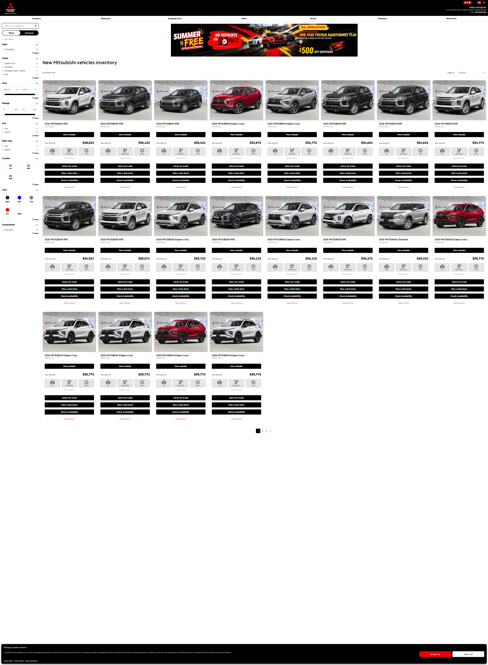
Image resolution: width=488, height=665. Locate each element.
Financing (382, 18)
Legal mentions (69, 187)
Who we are (451, 18)
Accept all (435, 654)
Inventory (36, 18)
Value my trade (69, 166)
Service (313, 18)
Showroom (105, 18)
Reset (36, 53)
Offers (244, 18)
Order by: (451, 73)
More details (69, 134)
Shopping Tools (174, 18)
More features (70, 158)
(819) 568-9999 (480, 12)
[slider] (3, 94)
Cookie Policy (8, 661)
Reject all (468, 654)
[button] (44, 100)
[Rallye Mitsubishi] (15, 6)
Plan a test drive (69, 173)
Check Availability (69, 180)
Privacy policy (19, 661)
